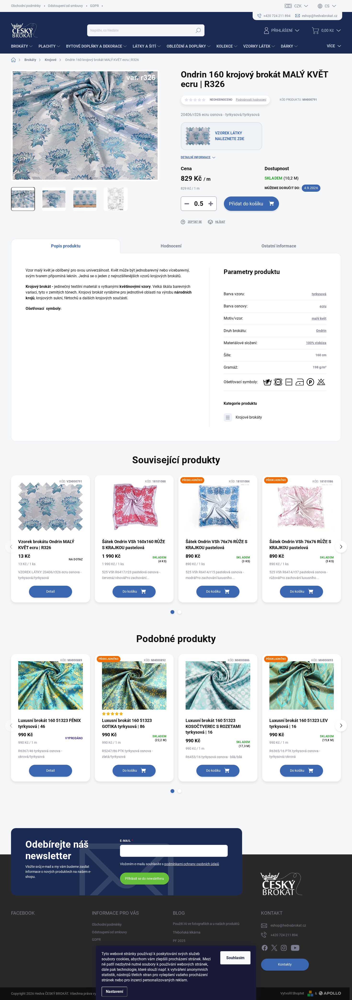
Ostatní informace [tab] (278, 245)
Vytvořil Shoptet (292, 993)
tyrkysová (319, 294)
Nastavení (114, 991)
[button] (172, 612)
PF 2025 (179, 941)
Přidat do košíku (246, 204)
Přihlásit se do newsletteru (144, 878)
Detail (50, 591)
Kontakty (285, 964)
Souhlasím (235, 958)
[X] (274, 947)
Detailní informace (195, 157)
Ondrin (321, 331)
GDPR (94, 6)
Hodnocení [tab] (171, 245)
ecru (323, 306)
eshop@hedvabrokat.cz (288, 925)
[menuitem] (22, 46)
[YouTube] (295, 947)
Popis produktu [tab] (65, 245)
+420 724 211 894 (284, 935)
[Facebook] (264, 947)
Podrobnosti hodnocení (251, 99)
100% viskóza (316, 343)
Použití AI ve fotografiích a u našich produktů (206, 924)
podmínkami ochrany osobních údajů (191, 864)
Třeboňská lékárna (186, 932)
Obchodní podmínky (26, 6)
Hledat (198, 30)
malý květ (319, 318)
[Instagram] (283, 947)
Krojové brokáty (249, 417)
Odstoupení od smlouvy (65, 6)
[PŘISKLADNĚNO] (218, 506)
